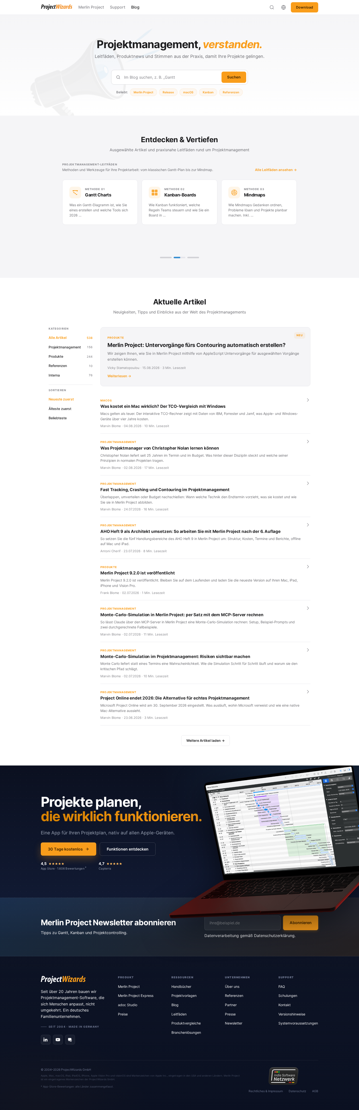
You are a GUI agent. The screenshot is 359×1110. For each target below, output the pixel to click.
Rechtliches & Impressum (266, 1091)
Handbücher (181, 986)
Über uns (232, 986)
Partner (231, 1005)
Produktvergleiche (186, 1023)
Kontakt (284, 1005)
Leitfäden (179, 1014)
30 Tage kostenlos (65, 849)
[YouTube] (58, 1040)
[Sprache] (283, 7)
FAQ (281, 986)
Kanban (208, 92)
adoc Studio (127, 1005)
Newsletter (233, 1023)
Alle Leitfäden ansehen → (276, 170)
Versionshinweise (291, 1014)
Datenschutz (297, 1091)
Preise (123, 1014)
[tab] (166, 257)
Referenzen (231, 92)
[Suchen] (271, 7)
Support (117, 7)
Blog (135, 7)
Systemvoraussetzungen (298, 1023)
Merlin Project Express (135, 995)
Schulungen (287, 995)
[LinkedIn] (46, 1040)
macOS (188, 92)
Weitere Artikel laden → (205, 740)
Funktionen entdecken (127, 849)
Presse (230, 1014)
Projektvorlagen (184, 995)
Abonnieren (301, 922)
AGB (315, 1091)
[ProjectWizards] (72, 980)
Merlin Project (91, 7)
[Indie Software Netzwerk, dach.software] (283, 1076)
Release (168, 92)
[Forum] (70, 1040)
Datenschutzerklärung (274, 935)
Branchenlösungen (186, 1032)
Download (304, 7)
